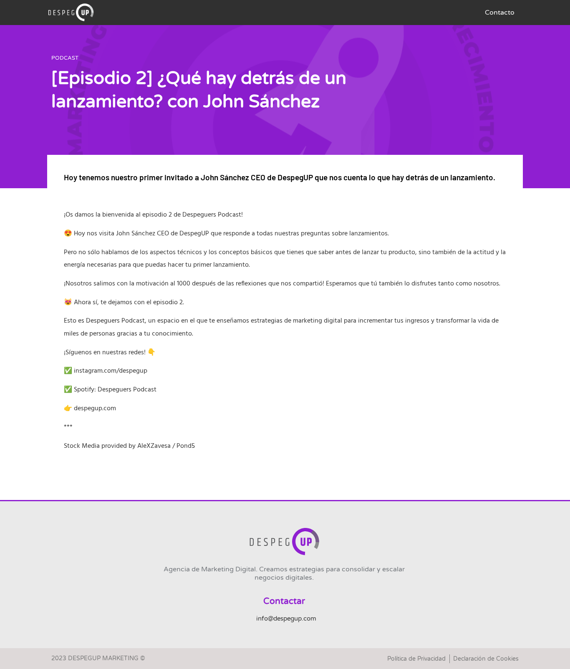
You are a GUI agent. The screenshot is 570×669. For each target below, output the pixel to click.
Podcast (64, 58)
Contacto (500, 12)
